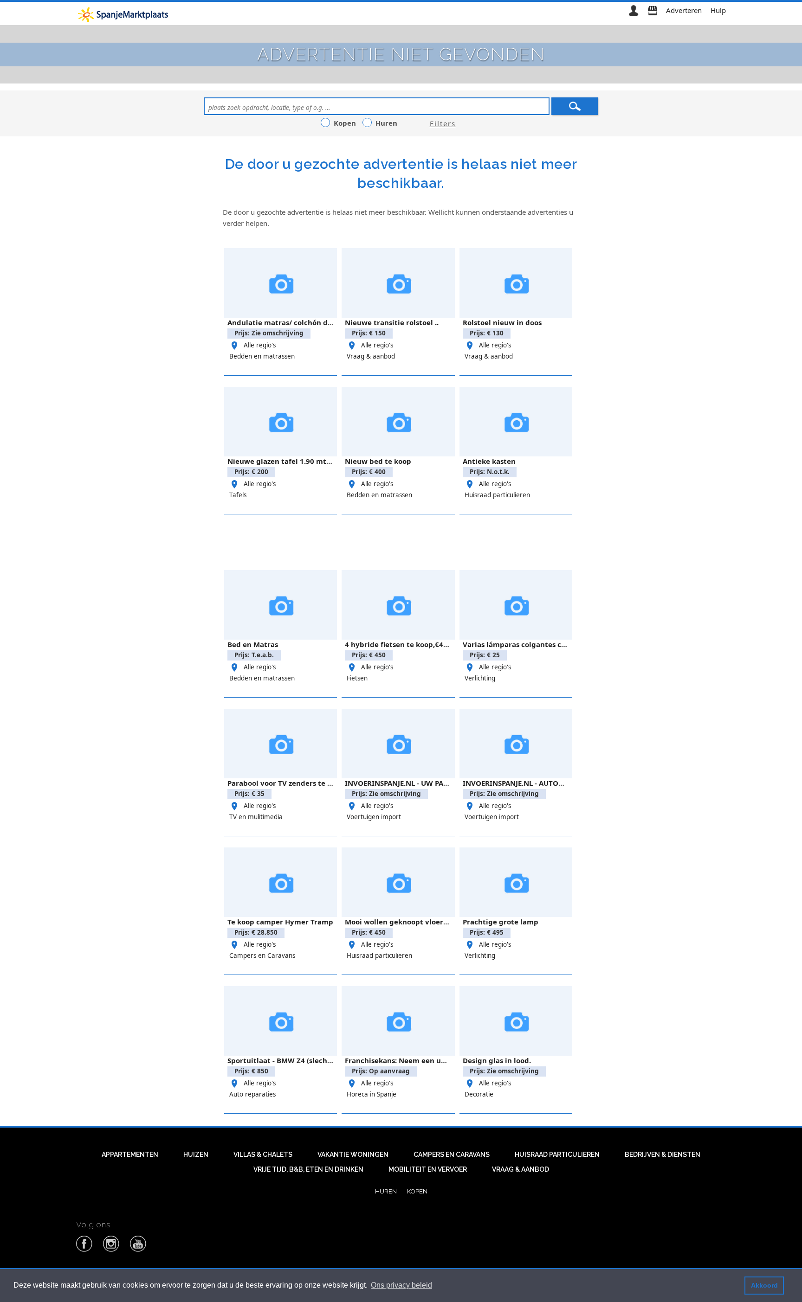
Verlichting (480, 678)
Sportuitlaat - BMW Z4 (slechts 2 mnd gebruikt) (310, 1060)
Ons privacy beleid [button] (401, 1285)
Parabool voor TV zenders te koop (285, 783)
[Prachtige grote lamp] (515, 882)
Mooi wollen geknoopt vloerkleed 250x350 (419, 921)
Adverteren (684, 10)
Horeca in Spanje (371, 1094)
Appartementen (130, 1154)
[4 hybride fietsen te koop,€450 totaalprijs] (398, 605)
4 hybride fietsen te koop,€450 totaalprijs (418, 644)
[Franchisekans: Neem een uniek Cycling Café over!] (398, 1021)
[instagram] (111, 1250)
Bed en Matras (252, 644)
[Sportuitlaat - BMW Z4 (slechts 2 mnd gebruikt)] (280, 1021)
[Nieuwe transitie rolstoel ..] (398, 283)
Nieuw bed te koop (378, 461)
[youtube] (138, 1250)
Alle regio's (260, 345)
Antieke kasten (489, 461)
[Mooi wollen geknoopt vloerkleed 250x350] (398, 882)
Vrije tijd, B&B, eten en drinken (308, 1169)
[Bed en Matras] (280, 605)
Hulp (718, 10)
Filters (443, 123)
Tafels (237, 495)
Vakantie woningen (352, 1154)
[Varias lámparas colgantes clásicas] (515, 605)
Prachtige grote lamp (500, 921)
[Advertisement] (401, 541)
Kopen (417, 1191)
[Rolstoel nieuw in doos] (515, 283)
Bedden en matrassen (262, 356)
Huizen (195, 1154)
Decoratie (479, 1094)
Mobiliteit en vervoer (427, 1169)
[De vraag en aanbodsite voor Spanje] (124, 14)
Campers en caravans (452, 1154)
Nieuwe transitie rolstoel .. (392, 322)
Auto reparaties (252, 1094)
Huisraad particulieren (497, 495)
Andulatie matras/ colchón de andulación (300, 322)
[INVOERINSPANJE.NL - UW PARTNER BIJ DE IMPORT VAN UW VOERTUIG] (398, 743)
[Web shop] (652, 10)
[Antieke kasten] (515, 421)
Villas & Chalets (262, 1154)
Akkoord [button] (764, 1285)
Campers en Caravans (262, 955)
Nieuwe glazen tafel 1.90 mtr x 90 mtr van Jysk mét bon (325, 461)
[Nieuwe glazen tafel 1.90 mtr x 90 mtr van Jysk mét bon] (280, 421)
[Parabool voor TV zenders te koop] (280, 743)
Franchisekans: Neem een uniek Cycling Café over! (433, 1060)
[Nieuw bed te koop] (398, 421)
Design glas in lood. (497, 1060)
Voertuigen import (374, 817)
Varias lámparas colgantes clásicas (523, 644)
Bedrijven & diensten (662, 1154)
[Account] (633, 10)
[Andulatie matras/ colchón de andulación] (280, 283)
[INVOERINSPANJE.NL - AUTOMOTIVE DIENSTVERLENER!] (515, 743)
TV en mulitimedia (256, 817)
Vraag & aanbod (371, 356)
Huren (386, 1191)
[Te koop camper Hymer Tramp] (280, 882)
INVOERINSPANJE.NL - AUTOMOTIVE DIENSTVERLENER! (556, 783)
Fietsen (357, 678)
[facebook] (84, 1250)
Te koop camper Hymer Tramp (280, 921)
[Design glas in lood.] (515, 1021)
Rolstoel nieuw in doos (502, 322)
